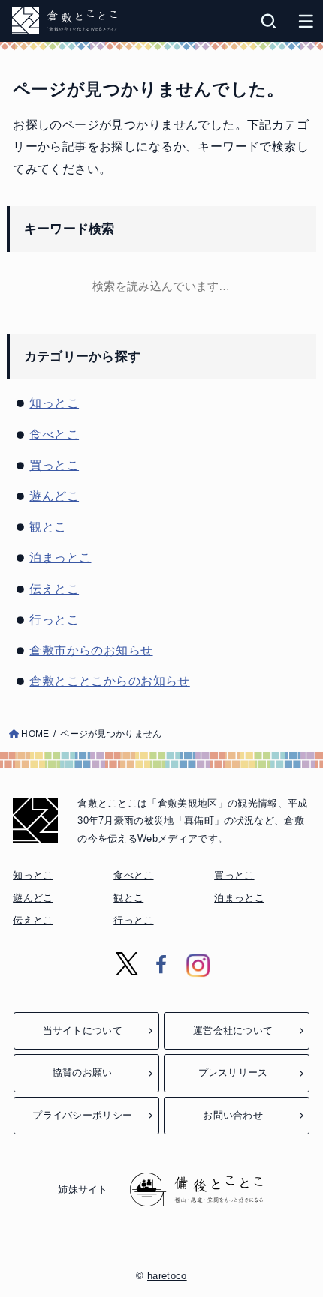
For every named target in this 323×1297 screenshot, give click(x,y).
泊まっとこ (60, 557)
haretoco (167, 1275)
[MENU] (306, 21)
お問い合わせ (233, 1115)
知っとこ (54, 402)
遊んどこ (54, 495)
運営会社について (233, 1030)
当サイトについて (82, 1030)
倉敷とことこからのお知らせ (109, 680)
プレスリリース (233, 1072)
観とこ (47, 526)
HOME (35, 733)
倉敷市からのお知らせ (90, 650)
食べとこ (54, 434)
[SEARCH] (268, 21)
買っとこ (54, 465)
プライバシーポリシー (82, 1115)
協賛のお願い (83, 1072)
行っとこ (54, 619)
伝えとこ (54, 588)
